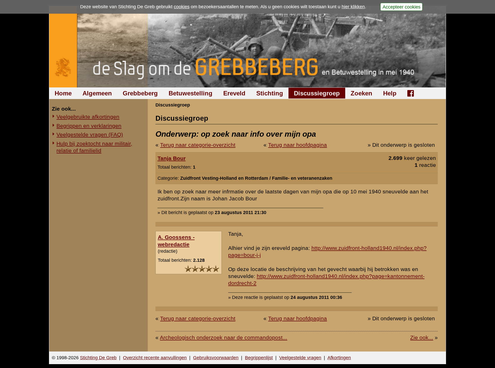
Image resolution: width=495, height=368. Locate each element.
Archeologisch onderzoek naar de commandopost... (223, 337)
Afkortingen (339, 357)
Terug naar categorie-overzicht (197, 145)
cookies (181, 6)
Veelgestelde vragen (300, 357)
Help (390, 93)
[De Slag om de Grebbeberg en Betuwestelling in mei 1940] (247, 46)
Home (63, 93)
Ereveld (234, 93)
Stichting (269, 93)
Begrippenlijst (259, 357)
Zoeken (361, 93)
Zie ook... (421, 337)
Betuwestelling (190, 93)
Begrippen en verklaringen (88, 126)
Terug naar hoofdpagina (297, 145)
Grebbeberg (140, 93)
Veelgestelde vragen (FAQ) (89, 134)
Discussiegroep (317, 93)
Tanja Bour (172, 158)
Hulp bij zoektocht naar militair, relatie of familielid (94, 147)
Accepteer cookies (401, 6)
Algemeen (97, 93)
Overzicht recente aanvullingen (155, 357)
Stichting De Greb (98, 357)
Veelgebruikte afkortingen (87, 117)
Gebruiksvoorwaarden (215, 357)
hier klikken (353, 6)
